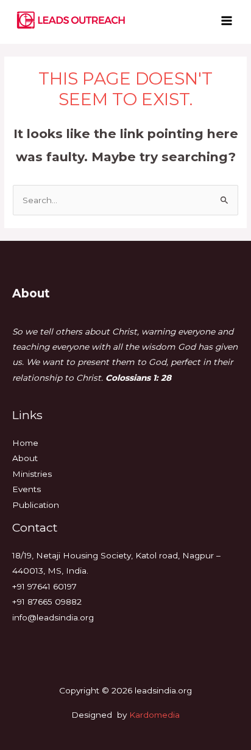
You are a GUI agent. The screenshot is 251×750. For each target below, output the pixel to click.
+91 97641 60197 (44, 586)
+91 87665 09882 (47, 601)
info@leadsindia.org (53, 617)
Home (25, 443)
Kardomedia (154, 715)
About (25, 458)
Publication (35, 505)
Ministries (32, 474)
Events (26, 489)
